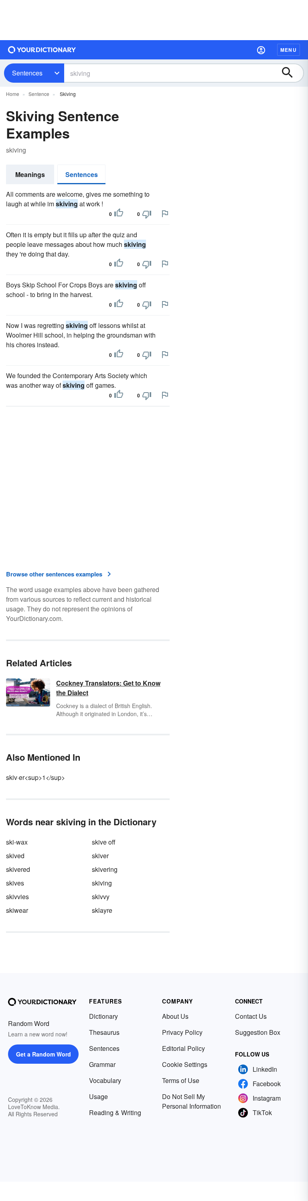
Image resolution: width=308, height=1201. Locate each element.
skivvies (17, 896)
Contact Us (251, 1016)
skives (15, 883)
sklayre (102, 910)
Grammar (102, 1064)
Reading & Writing (115, 1112)
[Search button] (291, 73)
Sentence (38, 93)
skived (15, 855)
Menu (288, 49)
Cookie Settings (184, 1064)
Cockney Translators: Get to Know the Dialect (108, 687)
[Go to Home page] (42, 49)
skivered (18, 869)
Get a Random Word (43, 1054)
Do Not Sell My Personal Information (191, 1101)
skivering (105, 869)
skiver (100, 855)
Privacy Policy (182, 1032)
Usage (98, 1096)
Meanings (30, 174)
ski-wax (17, 842)
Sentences (27, 72)
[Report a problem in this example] (165, 213)
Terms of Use (180, 1080)
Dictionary (103, 1016)
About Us (175, 1016)
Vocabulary (105, 1080)
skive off (104, 842)
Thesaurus (104, 1032)
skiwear (17, 910)
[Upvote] (119, 214)
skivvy (100, 896)
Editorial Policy (183, 1048)
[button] (261, 49)
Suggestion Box (257, 1032)
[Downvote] (147, 214)
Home (12, 93)
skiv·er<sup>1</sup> (35, 777)
